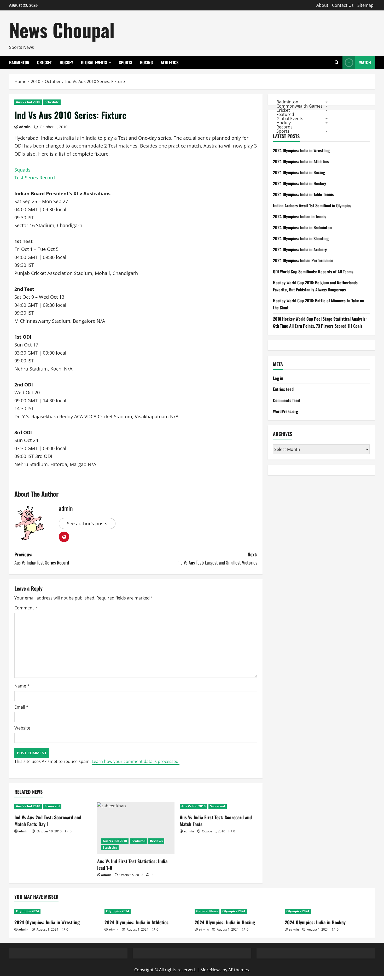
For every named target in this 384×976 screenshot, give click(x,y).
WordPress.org (285, 411)
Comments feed (286, 400)
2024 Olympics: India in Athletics (301, 161)
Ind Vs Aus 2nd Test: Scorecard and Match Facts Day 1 (47, 820)
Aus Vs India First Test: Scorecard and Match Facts (216, 820)
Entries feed (283, 389)
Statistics (110, 847)
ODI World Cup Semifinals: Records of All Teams (313, 271)
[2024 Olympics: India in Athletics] (146, 911)
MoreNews (211, 970)
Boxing (146, 62)
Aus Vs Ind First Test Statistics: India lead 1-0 (132, 864)
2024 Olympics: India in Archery (300, 249)
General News (207, 911)
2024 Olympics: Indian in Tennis (299, 216)
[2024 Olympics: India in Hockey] (327, 911)
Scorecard (52, 806)
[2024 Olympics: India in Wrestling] (56, 911)
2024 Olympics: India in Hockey (299, 183)
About (322, 5)
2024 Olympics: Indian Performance (303, 260)
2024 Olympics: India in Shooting (301, 238)
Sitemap (365, 5)
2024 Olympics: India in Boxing (299, 172)
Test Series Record (34, 177)
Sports (125, 62)
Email (21, 707)
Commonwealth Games (299, 106)
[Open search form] (337, 62)
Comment (25, 608)
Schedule (52, 102)
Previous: (41, 558)
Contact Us (343, 5)
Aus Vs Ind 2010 (28, 102)
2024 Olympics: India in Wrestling (301, 150)
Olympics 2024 (27, 911)
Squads (22, 170)
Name (22, 686)
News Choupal (62, 30)
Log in (278, 378)
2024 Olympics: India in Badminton (302, 227)
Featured (138, 841)
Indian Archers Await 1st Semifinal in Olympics (312, 205)
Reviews (156, 841)
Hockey (66, 62)
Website (22, 728)
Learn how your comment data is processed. (135, 761)
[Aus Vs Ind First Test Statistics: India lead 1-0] (136, 828)
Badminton (19, 62)
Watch (365, 62)
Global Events (94, 62)
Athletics (169, 62)
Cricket (44, 62)
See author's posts (87, 523)
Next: (217, 558)
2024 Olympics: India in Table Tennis (303, 194)
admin (25, 126)
